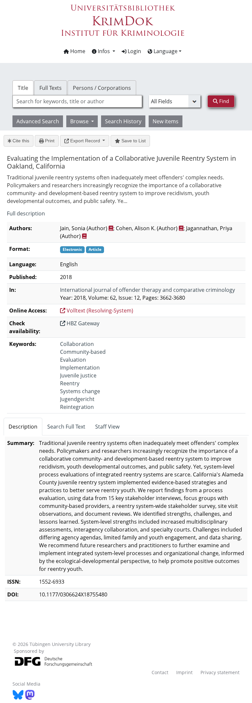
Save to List (133, 140)
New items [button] (165, 121)
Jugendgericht (77, 399)
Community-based (83, 351)
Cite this (20, 140)
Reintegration (77, 407)
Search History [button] (123, 121)
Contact (160, 672)
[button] (103, 51)
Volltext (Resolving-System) (99, 310)
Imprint (184, 672)
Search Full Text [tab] (66, 426)
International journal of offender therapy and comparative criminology (147, 289)
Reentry (69, 383)
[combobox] (77, 101)
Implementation (80, 367)
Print (49, 140)
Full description (26, 213)
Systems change (80, 391)
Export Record (85, 140)
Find (223, 101)
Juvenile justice (78, 375)
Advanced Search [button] (37, 121)
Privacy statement (220, 672)
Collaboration (77, 344)
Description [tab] (23, 426)
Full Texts (50, 87)
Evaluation (73, 359)
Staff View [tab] (107, 426)
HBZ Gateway (82, 323)
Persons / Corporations (102, 87)
